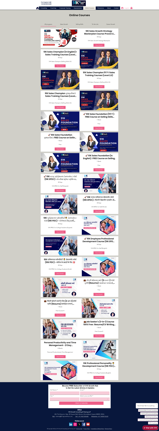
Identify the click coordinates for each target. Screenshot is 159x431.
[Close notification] (156, 404)
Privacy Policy (87, 429)
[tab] (48, 24)
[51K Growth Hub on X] (79, 424)
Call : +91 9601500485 (81, 416)
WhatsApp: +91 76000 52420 (99, 416)
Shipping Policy (108, 429)
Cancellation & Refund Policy (97, 429)
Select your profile (86, 396)
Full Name (53, 390)
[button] (131, 7)
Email (82, 390)
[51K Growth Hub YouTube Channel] (88, 424)
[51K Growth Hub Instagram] (75, 424)
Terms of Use (79, 429)
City (51, 396)
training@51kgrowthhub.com (64, 416)
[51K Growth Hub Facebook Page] (83, 424)
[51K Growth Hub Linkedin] (71, 424)
